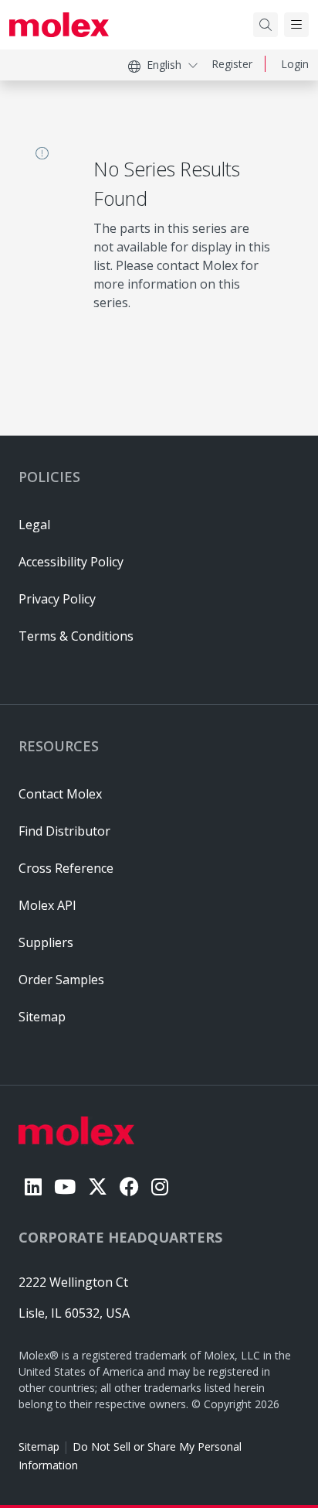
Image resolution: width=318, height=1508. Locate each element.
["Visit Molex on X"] (97, 1186)
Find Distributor (64, 830)
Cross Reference (66, 868)
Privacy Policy (57, 598)
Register (231, 63)
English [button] (164, 64)
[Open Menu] (296, 24)
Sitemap (39, 1446)
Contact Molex (60, 793)
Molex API (47, 905)
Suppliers (46, 942)
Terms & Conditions (76, 636)
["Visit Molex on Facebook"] (129, 1186)
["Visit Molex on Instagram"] (159, 1186)
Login (295, 63)
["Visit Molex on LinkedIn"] (33, 1186)
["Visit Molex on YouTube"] (65, 1186)
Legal (34, 524)
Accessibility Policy (71, 561)
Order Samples (61, 979)
